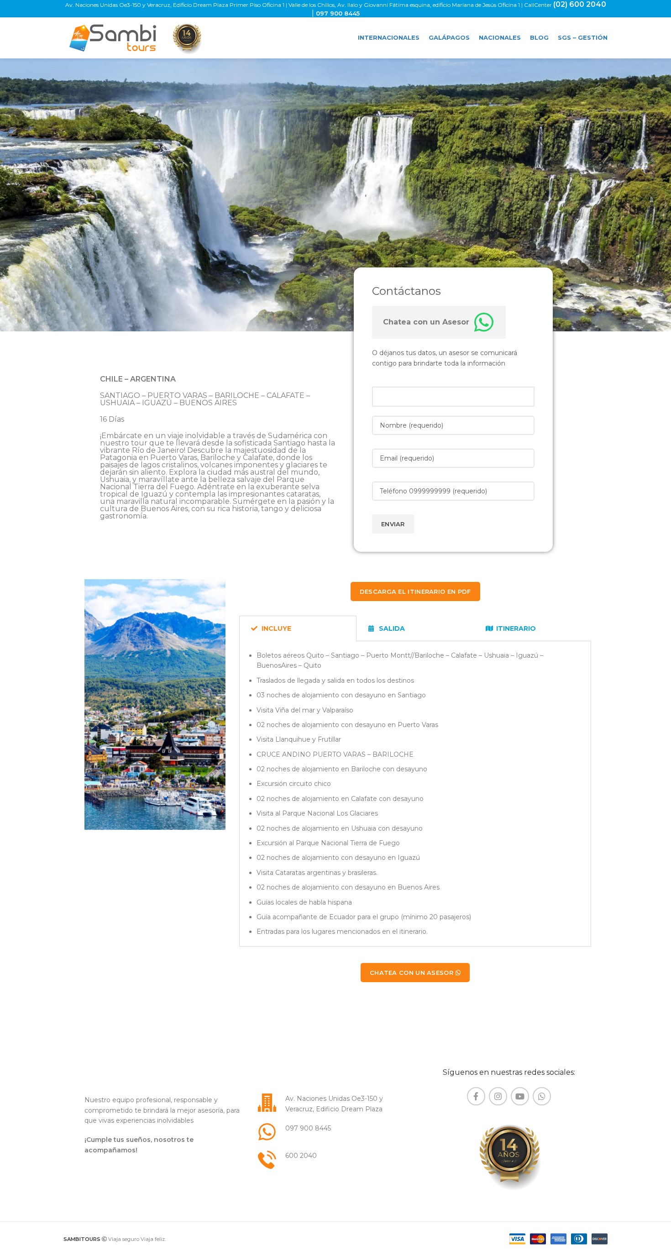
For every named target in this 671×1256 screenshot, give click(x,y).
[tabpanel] (415, 794)
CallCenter (538, 4)
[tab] (297, 628)
